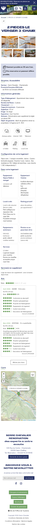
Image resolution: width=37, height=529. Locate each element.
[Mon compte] (25, 8)
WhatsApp (16, 8)
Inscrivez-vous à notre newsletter (18, 466)
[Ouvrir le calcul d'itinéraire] (3, 381)
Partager (4, 21)
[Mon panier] (30, 8)
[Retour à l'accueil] (3, 8)
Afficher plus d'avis (18, 362)
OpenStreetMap (32, 420)
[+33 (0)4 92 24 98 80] (21, 8)
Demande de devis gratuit (18, 457)
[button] (30, 8)
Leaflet (24, 420)
